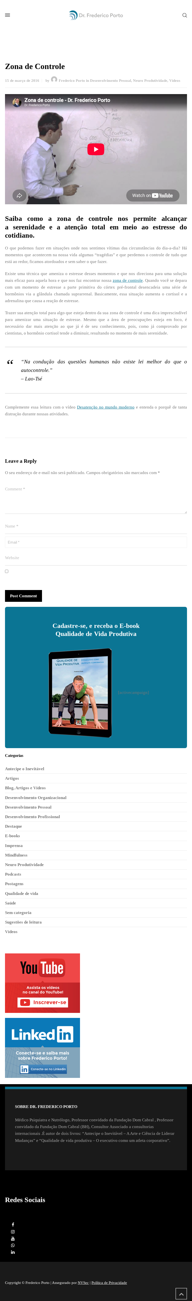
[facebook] (13, 1224)
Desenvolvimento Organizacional (35, 797)
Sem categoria (18, 912)
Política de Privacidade (109, 1283)
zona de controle (128, 280)
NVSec (83, 1283)
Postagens (14, 883)
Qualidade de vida (21, 893)
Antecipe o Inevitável (24, 768)
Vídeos (174, 81)
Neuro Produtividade (150, 81)
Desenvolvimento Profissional (32, 816)
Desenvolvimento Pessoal (110, 81)
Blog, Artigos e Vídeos (25, 788)
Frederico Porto (72, 81)
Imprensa (14, 845)
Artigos (12, 778)
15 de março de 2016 (22, 81)
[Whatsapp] (13, 1245)
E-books (12, 835)
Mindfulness (16, 855)
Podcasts (13, 874)
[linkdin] (13, 1252)
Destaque (13, 826)
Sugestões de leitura (23, 922)
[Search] (183, 15)
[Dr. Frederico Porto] (96, 15)
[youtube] (13, 1238)
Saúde (10, 903)
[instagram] (13, 1231)
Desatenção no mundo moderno (105, 407)
